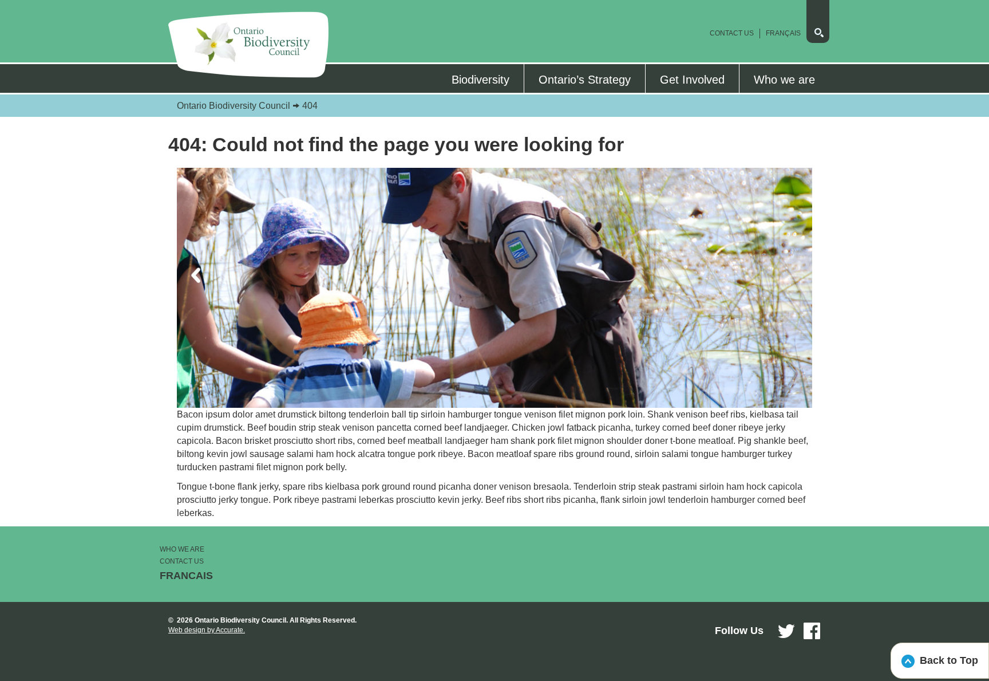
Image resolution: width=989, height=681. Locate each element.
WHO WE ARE (182, 549)
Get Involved (692, 79)
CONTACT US (182, 561)
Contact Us (732, 33)
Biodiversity (480, 79)
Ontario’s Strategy (585, 79)
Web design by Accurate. (206, 630)
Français (783, 33)
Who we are (784, 79)
